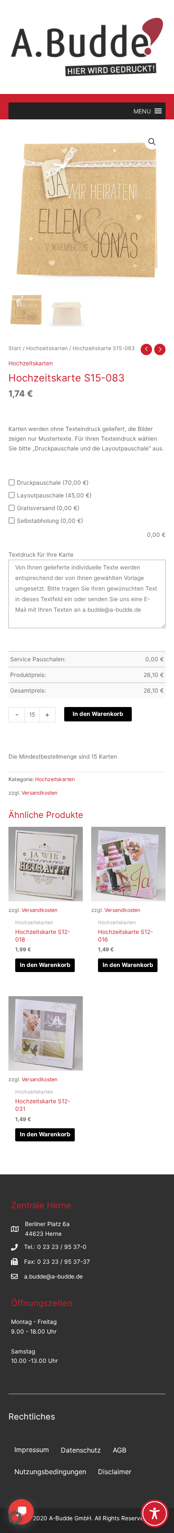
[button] (152, 141)
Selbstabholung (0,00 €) (50, 520)
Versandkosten (39, 793)
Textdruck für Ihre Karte (40, 554)
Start (14, 348)
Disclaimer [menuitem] (114, 1471)
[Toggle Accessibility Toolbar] (154, 1513)
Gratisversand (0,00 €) (48, 508)
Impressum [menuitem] (31, 1449)
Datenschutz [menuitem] (81, 1450)
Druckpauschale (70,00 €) (53, 482)
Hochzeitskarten (47, 348)
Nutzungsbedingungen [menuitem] (50, 1471)
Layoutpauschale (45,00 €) (54, 495)
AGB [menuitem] (119, 1450)
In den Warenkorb (98, 713)
